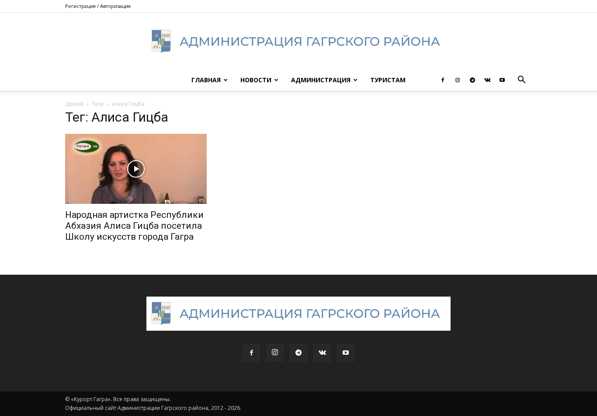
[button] (521, 81)
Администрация (321, 80)
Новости (255, 80)
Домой (74, 104)
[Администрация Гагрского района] (298, 41)
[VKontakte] (487, 80)
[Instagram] (457, 80)
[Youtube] (502, 80)
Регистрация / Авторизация (98, 6)
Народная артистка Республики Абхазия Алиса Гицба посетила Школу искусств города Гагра (134, 226)
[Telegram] (472, 80)
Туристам (388, 80)
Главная (206, 80)
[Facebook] (442, 80)
